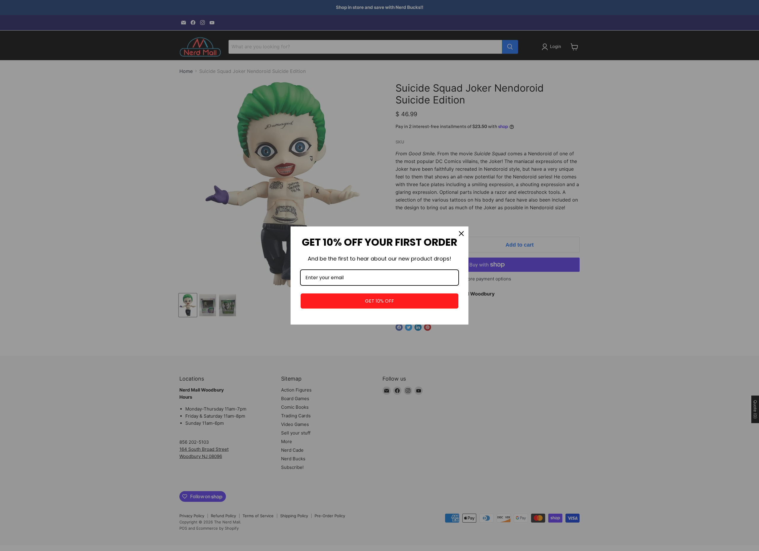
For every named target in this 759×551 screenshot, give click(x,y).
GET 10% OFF (379, 301)
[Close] (461, 233)
